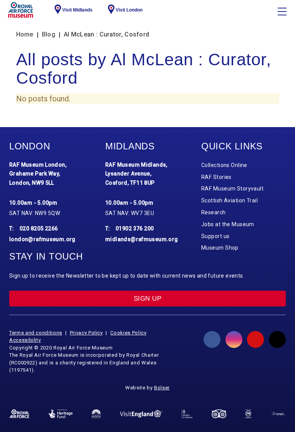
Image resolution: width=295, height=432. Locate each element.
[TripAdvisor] (219, 413)
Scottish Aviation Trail (229, 200)
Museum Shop (220, 248)
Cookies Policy (128, 333)
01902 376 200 (135, 228)
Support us (215, 236)
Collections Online (224, 165)
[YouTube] (255, 339)
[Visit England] (141, 413)
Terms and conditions (35, 333)
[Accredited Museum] (96, 413)
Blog (48, 34)
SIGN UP (147, 298)
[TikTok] (277, 339)
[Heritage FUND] (60, 413)
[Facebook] (212, 339)
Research (213, 212)
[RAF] (19, 413)
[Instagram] (233, 339)
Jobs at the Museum (227, 224)
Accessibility (25, 340)
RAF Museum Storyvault (232, 188)
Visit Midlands (77, 10)
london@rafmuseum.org (42, 239)
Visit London (129, 10)
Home (24, 34)
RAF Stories (216, 177)
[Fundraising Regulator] (248, 413)
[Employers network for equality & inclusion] (278, 414)
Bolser (162, 388)
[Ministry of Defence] (187, 413)
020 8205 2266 (39, 228)
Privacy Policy (86, 333)
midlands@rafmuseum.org (141, 239)
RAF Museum (20, 10)
